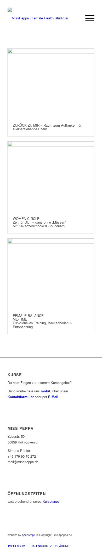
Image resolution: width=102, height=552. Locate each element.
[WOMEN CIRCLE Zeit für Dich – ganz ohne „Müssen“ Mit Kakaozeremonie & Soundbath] (51, 177)
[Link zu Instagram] (67, 540)
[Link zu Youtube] (75, 540)
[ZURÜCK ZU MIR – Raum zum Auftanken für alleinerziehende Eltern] (51, 83)
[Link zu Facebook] (59, 540)
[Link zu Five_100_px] (90, 540)
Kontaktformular (21, 396)
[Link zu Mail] (83, 540)
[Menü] (87, 18)
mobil (45, 390)
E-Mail (53, 396)
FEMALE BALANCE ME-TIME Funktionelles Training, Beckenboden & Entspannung (42, 321)
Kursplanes (51, 501)
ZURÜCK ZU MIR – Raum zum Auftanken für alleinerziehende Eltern (47, 127)
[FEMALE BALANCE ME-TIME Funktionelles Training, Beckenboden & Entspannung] (51, 274)
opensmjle (28, 535)
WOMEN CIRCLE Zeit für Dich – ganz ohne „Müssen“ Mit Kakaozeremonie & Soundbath (39, 222)
